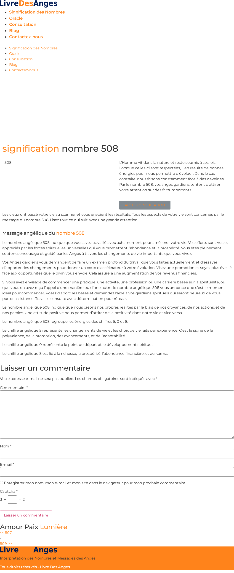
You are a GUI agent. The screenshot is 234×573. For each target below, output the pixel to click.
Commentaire (14, 388)
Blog (14, 30)
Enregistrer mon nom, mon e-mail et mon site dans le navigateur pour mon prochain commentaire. (95, 483)
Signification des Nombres (37, 12)
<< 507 (6, 532)
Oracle (16, 18)
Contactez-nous (26, 36)
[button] (117, 43)
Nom (5, 446)
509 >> (6, 543)
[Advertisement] (117, 107)
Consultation (22, 24)
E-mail (7, 464)
